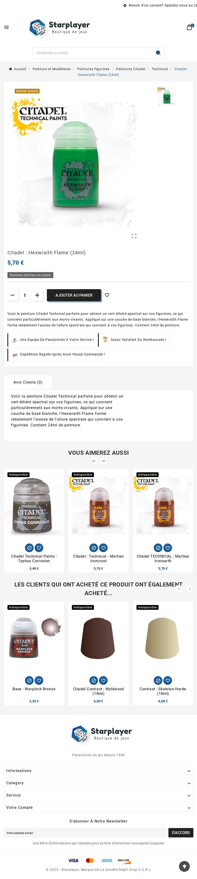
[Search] (158, 53)
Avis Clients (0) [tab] (28, 382)
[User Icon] (179, 27)
